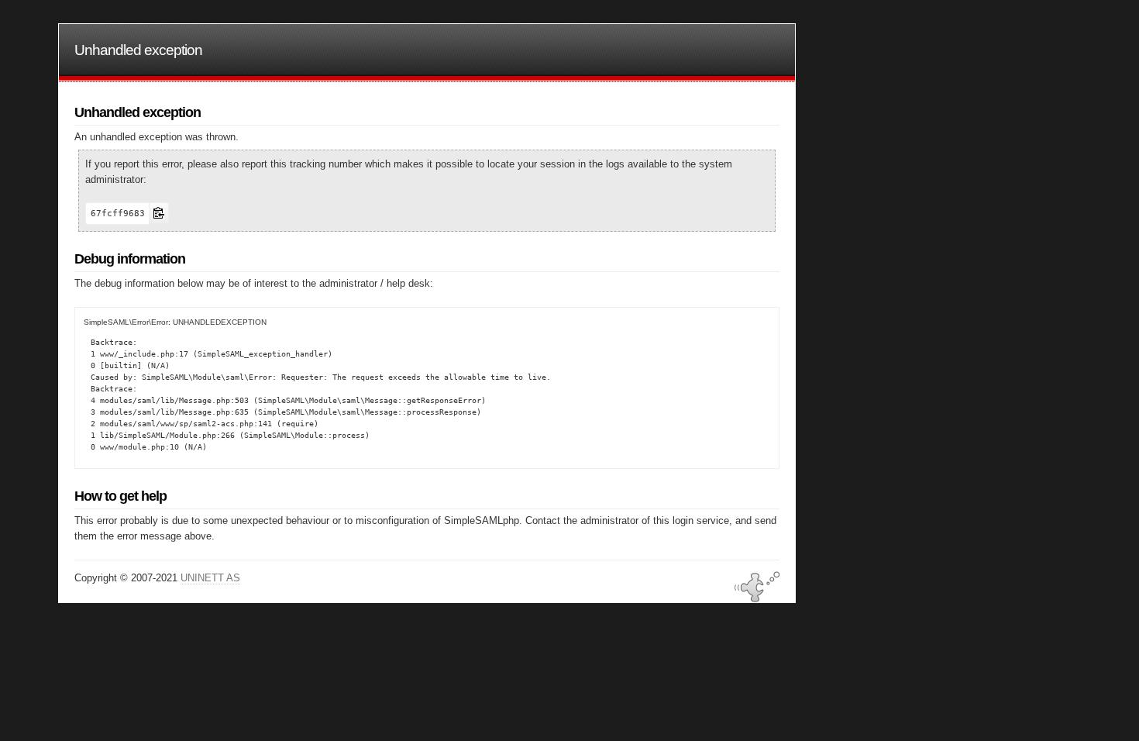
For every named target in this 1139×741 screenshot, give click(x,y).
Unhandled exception (138, 50)
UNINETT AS (210, 578)
